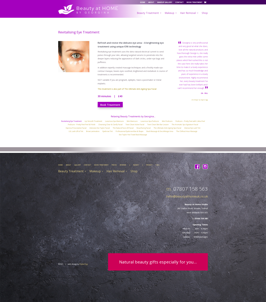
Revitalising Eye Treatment (71, 121)
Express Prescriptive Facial (76, 128)
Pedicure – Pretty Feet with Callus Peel (190, 121)
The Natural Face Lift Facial (123, 128)
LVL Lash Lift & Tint (76, 131)
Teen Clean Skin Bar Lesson (158, 125)
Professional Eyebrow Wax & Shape (129, 131)
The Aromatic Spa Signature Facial (185, 125)
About (151, 2)
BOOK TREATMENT (101, 165)
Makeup (169, 13)
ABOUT (68, 165)
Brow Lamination (92, 131)
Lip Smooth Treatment (93, 121)
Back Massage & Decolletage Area (159, 131)
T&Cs (157, 165)
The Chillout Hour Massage (186, 131)
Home (142, 2)
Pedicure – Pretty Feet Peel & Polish (81, 125)
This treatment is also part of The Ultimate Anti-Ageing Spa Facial (127, 89)
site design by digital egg (199, 100)
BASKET (136, 165)
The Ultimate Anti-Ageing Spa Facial (167, 128)
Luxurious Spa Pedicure (150, 121)
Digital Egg (84, 264)
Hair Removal (188, 13)
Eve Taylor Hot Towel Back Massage (133, 135)
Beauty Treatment (148, 13)
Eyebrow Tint (108, 131)
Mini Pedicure (167, 121)
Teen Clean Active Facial (135, 125)
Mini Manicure (132, 121)
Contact (179, 2)
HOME (60, 165)
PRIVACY (149, 165)
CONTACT (87, 165)
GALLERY (77, 165)
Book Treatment (194, 2)
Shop (205, 13)
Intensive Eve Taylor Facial (99, 128)
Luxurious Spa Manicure (114, 121)
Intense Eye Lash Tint (192, 128)
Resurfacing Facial (144, 128)
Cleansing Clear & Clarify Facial (110, 125)
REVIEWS (123, 165)
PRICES (114, 165)
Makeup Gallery (164, 2)
